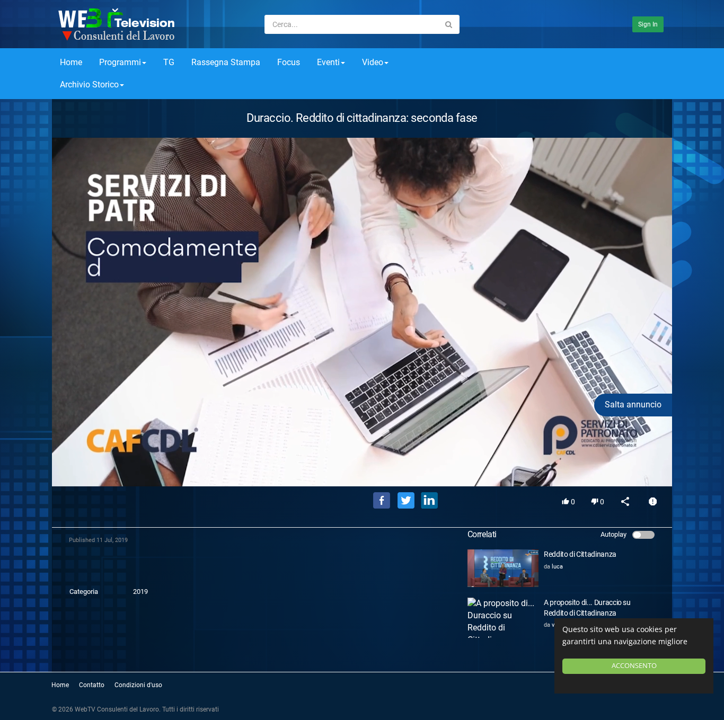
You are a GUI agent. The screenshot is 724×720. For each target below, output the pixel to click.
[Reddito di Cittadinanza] (502, 568)
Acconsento (634, 665)
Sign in (648, 24)
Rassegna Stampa (225, 62)
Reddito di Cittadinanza (580, 554)
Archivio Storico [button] (89, 84)
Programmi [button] (120, 62)
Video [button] (372, 62)
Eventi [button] (328, 62)
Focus (288, 62)
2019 (140, 591)
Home (71, 62)
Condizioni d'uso (138, 685)
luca (557, 566)
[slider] (362, 463)
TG (168, 62)
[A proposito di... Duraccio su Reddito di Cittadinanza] (502, 618)
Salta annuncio (633, 404)
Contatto (91, 685)
